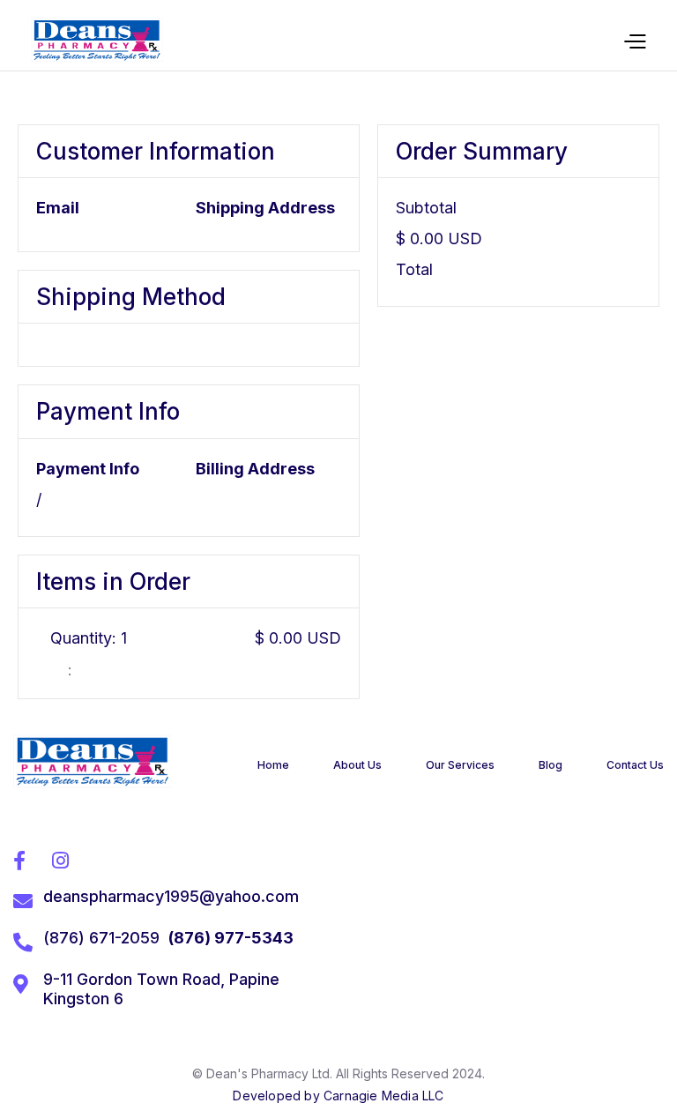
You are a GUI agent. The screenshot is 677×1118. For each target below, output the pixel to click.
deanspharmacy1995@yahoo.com (171, 896)
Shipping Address (265, 207)
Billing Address (255, 468)
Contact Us (635, 764)
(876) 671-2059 (101, 937)
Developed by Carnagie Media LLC (338, 1095)
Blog (550, 764)
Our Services (460, 764)
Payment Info (87, 468)
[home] (97, 40)
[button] (634, 40)
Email (57, 207)
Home (273, 764)
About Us (357, 764)
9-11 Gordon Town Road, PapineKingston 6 (161, 989)
